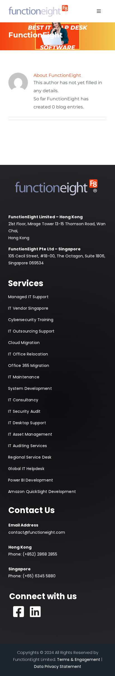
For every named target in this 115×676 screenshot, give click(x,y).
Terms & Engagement (78, 659)
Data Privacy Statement (57, 666)
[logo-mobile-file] (38, 5)
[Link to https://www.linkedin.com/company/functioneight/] (35, 611)
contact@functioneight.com (36, 532)
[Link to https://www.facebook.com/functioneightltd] (18, 611)
